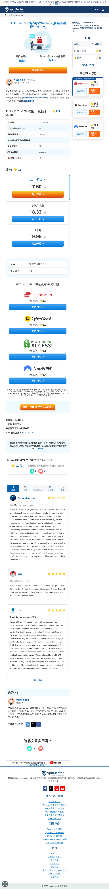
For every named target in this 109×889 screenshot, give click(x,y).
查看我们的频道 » (38, 765)
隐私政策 (54, 860)
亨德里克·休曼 (20, 80)
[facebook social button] (45, 788)
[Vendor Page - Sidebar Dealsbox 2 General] (88, 108)
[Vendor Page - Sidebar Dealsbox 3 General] (88, 130)
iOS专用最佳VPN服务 (54, 812)
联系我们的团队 (55, 857)
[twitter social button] (51, 788)
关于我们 (54, 853)
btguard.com (28, 433)
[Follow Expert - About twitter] (33, 724)
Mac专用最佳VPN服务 (54, 808)
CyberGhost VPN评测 (54, 832)
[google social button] (56, 788)
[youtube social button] (62, 788)
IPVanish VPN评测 (54, 843)
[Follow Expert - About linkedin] (28, 724)
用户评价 (38, 680)
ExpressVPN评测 (54, 829)
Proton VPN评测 (54, 836)
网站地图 (54, 867)
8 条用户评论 (87, 65)
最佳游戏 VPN (54, 818)
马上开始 (37, 194)
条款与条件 (55, 863)
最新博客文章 (54, 801)
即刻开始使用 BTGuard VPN (37, 407)
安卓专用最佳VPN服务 (55, 815)
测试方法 (54, 877)
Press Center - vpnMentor (54, 870)
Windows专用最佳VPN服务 (55, 805)
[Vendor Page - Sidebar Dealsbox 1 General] (88, 87)
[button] (5, 884)
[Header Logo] (14, 9)
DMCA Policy (54, 874)
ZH (95, 9)
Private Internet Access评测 (54, 839)
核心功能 (81, 51)
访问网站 (37, 70)
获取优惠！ (94, 91)
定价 (79, 58)
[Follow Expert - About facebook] (38, 724)
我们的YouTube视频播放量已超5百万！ (29, 762)
